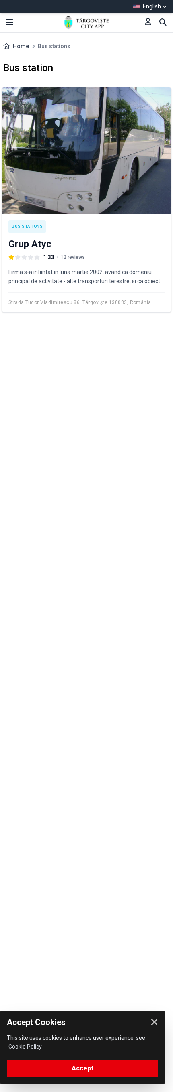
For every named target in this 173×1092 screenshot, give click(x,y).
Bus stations (27, 226)
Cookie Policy (25, 1046)
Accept (82, 1068)
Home (21, 46)
